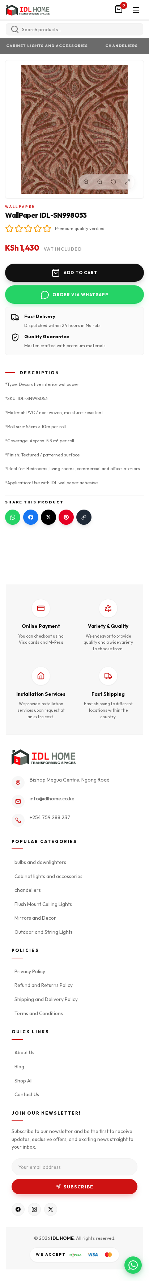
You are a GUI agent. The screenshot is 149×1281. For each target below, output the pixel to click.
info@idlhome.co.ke (52, 798)
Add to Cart (81, 272)
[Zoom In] (86, 182)
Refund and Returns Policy (43, 985)
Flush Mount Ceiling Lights (43, 904)
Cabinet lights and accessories (44, 45)
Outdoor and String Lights (43, 932)
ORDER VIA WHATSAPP (80, 294)
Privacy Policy (29, 971)
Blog (19, 1066)
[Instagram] (34, 1209)
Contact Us (26, 1094)
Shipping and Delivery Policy (46, 999)
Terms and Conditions (38, 1013)
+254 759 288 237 (50, 817)
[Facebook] (18, 1209)
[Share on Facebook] (30, 517)
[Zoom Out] (100, 182)
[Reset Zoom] (113, 182)
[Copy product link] (83, 517)
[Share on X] (48, 517)
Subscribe (78, 1187)
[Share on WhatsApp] (12, 517)
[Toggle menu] (136, 10)
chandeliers (118, 45)
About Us (24, 1052)
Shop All (23, 1080)
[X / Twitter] (50, 1209)
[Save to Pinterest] (66, 517)
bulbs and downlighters (40, 862)
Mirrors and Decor (35, 918)
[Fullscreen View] (127, 182)
